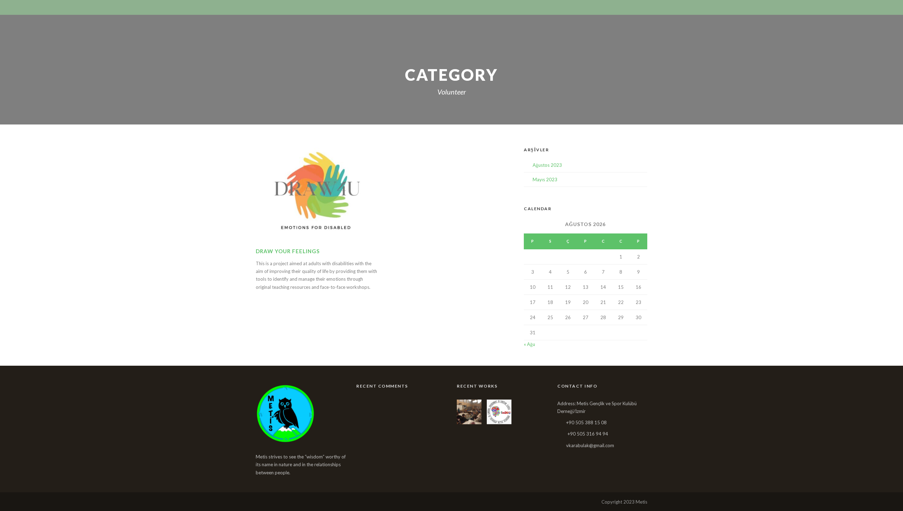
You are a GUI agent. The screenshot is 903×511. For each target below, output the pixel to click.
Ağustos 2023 (547, 165)
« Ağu (529, 344)
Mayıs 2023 (545, 179)
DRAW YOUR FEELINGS (288, 251)
